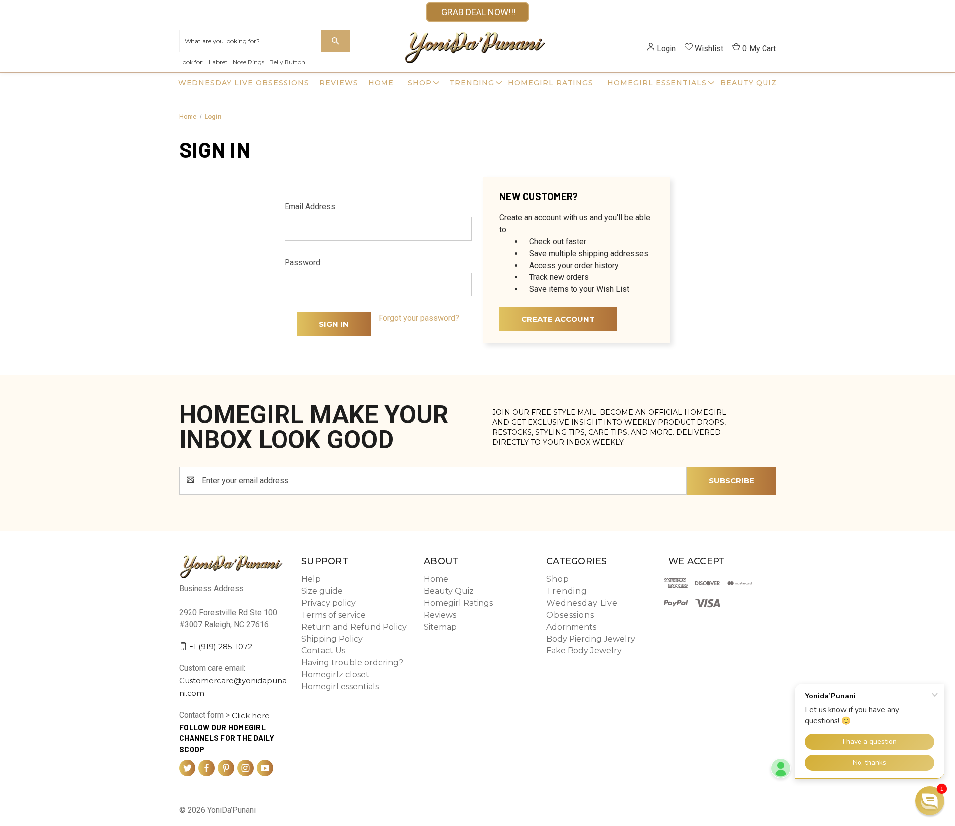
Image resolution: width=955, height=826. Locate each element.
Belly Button (287, 62)
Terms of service (333, 615)
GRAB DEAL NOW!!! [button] (477, 12)
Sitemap (440, 627)
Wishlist (709, 48)
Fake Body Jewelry (584, 650)
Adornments (571, 627)
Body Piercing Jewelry (590, 638)
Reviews (338, 82)
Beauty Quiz (748, 82)
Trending (471, 82)
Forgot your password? (419, 318)
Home (381, 82)
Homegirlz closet (335, 674)
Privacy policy (328, 603)
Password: (303, 262)
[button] (929, 800)
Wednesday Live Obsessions (243, 82)
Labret (218, 62)
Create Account (558, 319)
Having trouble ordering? (352, 662)
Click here (251, 715)
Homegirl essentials (657, 82)
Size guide (322, 591)
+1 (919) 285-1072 (220, 646)
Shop (420, 82)
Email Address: (311, 206)
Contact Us (323, 650)
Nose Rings (248, 62)
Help (311, 579)
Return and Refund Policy (354, 627)
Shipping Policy (332, 638)
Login (666, 48)
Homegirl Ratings (550, 82)
